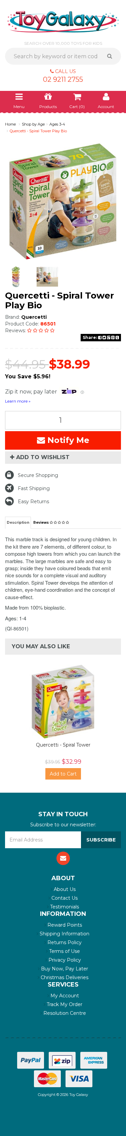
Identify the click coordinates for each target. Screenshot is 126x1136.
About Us (64, 889)
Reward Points (64, 925)
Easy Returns (33, 501)
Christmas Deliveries (63, 977)
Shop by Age (33, 124)
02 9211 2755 (63, 79)
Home (10, 124)
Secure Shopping (38, 475)
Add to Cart (63, 774)
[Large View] (16, 277)
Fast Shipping (34, 488)
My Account (64, 996)
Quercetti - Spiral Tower (63, 745)
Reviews (41, 522)
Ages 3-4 (57, 124)
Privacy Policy (64, 960)
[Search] (112, 56)
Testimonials (64, 907)
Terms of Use (64, 951)
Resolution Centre (64, 1013)
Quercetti (34, 317)
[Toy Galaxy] (63, 21)
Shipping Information (63, 934)
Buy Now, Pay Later (64, 969)
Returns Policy (64, 942)
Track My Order (63, 1004)
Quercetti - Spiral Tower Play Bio (38, 131)
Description (18, 522)
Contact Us (64, 898)
